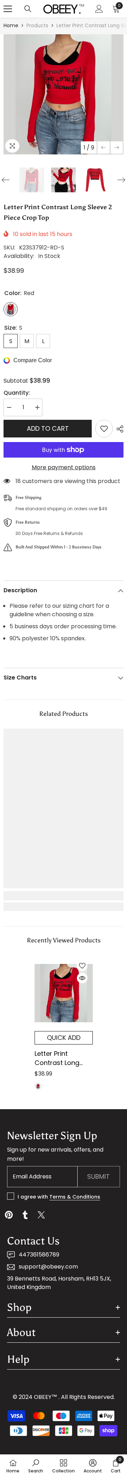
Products (37, 25)
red (38, 1086)
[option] (63, 94)
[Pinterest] (8, 1214)
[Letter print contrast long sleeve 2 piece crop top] (64, 993)
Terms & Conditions (74, 1196)
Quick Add (63, 1037)
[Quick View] (82, 978)
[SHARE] (118, 428)
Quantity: (17, 393)
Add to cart (48, 428)
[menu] (8, 9)
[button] (103, 147)
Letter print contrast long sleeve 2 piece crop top (57, 1058)
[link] (63, 895)
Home (11, 25)
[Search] (28, 9)
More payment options (64, 467)
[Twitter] (41, 1214)
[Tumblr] (25, 1214)
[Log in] (99, 9)
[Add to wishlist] (104, 428)
